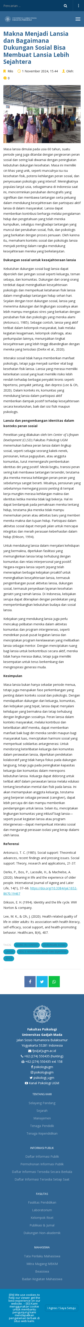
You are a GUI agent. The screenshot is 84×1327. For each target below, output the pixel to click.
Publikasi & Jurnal (42, 1225)
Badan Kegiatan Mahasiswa (42, 1279)
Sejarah (42, 1110)
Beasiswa (42, 1271)
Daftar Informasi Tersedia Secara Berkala (42, 1172)
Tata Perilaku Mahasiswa (42, 1256)
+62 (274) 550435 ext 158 (43, 1061)
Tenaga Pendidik (42, 1126)
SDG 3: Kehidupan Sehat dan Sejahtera (42, 951)
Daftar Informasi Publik (42, 1156)
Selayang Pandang (42, 1103)
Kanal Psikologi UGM (43, 1083)
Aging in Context (27, 944)
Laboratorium (42, 1210)
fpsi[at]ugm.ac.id (44, 1051)
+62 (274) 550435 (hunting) (43, 1056)
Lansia (9, 951)
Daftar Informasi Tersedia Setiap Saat (42, 1179)
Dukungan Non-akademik (42, 1233)
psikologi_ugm (43, 1077)
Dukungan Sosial (54, 944)
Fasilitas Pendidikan (42, 1202)
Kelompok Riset (42, 1217)
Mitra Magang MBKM (42, 1264)
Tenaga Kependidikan (42, 1133)
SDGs (9, 958)
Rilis (10, 71)
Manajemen (42, 1118)
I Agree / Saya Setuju (61, 1308)
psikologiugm (43, 1067)
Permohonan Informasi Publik (42, 1164)
